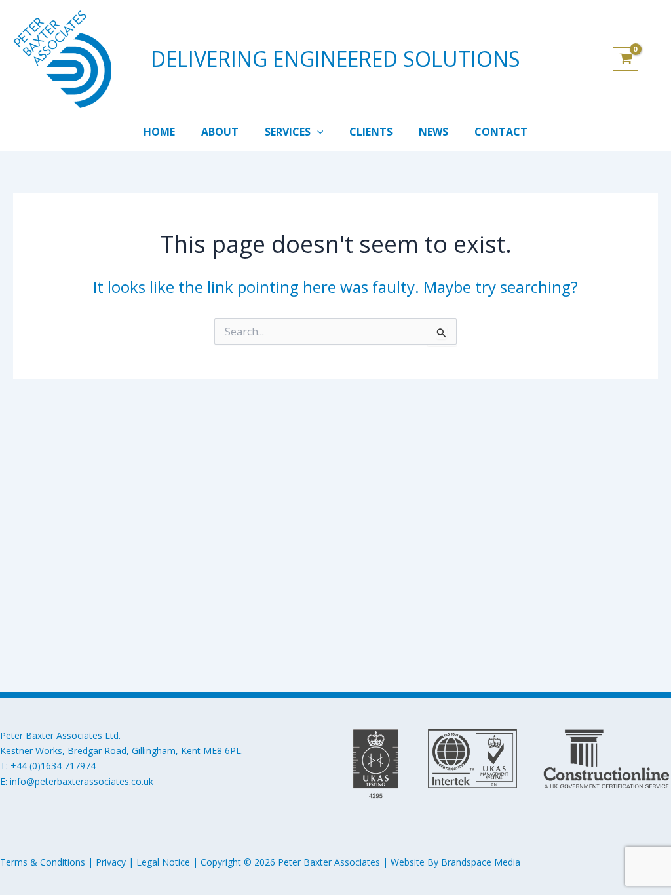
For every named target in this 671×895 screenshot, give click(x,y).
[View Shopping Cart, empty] (635, 59)
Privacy (111, 862)
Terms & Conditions (42, 862)
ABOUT (220, 131)
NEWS (433, 131)
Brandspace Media (480, 862)
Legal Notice (163, 862)
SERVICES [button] (288, 131)
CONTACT (500, 131)
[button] (317, 131)
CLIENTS (371, 131)
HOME (159, 131)
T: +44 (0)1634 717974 (48, 765)
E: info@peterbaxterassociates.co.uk (76, 781)
